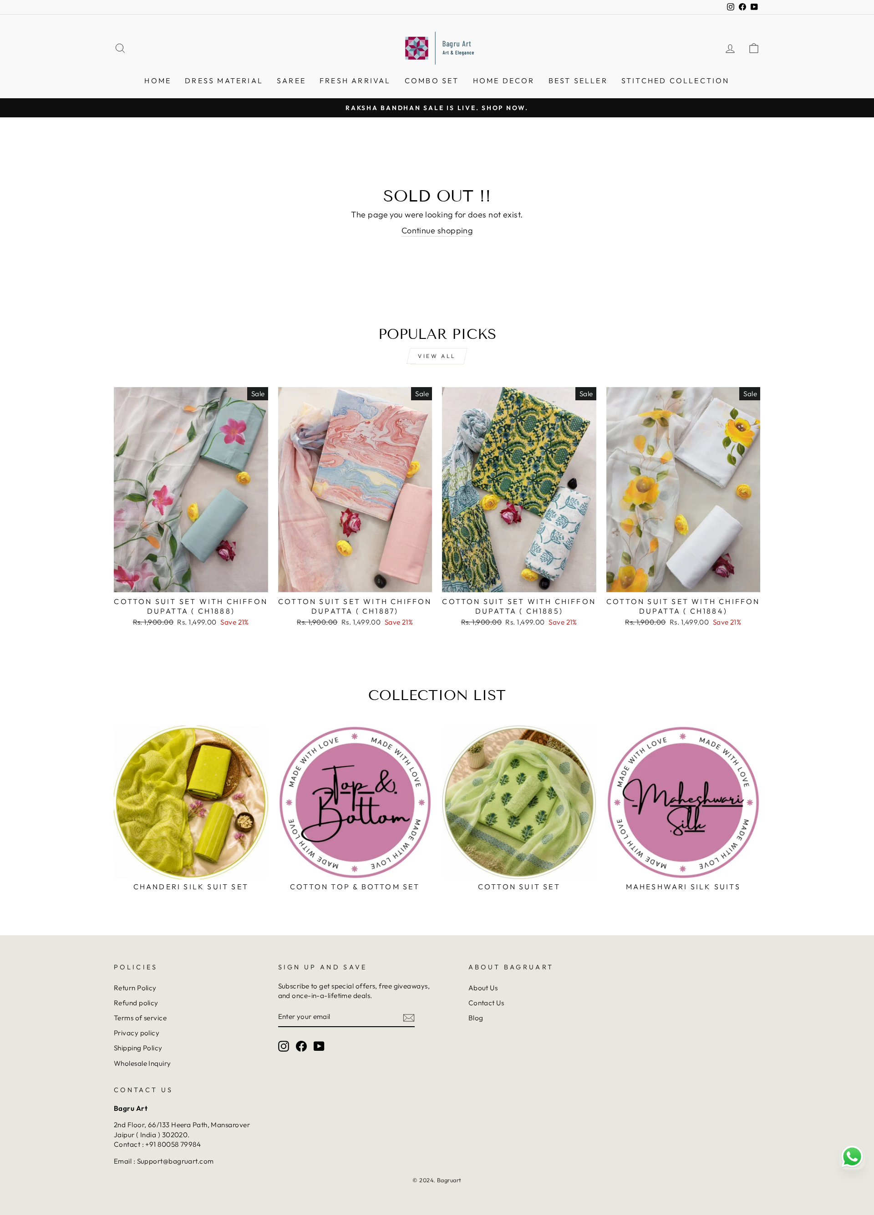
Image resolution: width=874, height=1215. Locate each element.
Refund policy (136, 1002)
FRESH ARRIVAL (355, 80)
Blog (475, 1017)
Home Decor (504, 80)
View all (437, 356)
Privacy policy (136, 1032)
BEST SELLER (578, 80)
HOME (157, 80)
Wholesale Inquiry (142, 1063)
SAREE (291, 80)
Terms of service (140, 1017)
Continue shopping (437, 230)
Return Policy (135, 987)
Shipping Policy (138, 1048)
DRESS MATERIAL (224, 80)
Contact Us (486, 1002)
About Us (483, 987)
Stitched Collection (675, 80)
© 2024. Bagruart (436, 1180)
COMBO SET (432, 80)
